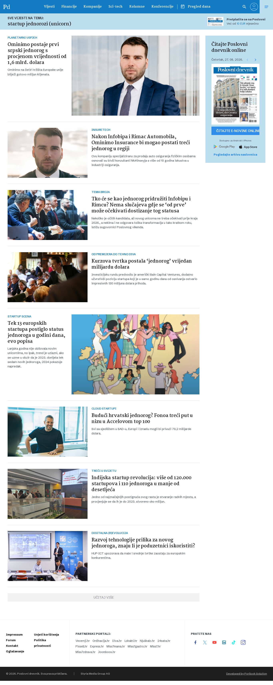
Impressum (14, 634)
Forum (11, 640)
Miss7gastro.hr (137, 646)
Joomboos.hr (106, 652)
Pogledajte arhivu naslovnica (235, 154)
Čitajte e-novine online (237, 131)
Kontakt (12, 646)
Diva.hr (117, 641)
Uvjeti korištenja (46, 634)
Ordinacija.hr (101, 641)
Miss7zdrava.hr (85, 652)
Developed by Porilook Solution (246, 673)
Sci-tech (116, 6)
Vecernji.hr (83, 641)
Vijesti (49, 6)
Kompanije (93, 6)
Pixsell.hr (81, 646)
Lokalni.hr (131, 641)
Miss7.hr (155, 646)
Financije (69, 6)
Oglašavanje (15, 651)
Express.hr (97, 646)
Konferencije (162, 6)
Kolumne (137, 6)
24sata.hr (163, 641)
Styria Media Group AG (95, 673)
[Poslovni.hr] (6, 6)
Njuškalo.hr (147, 641)
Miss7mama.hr (116, 646)
